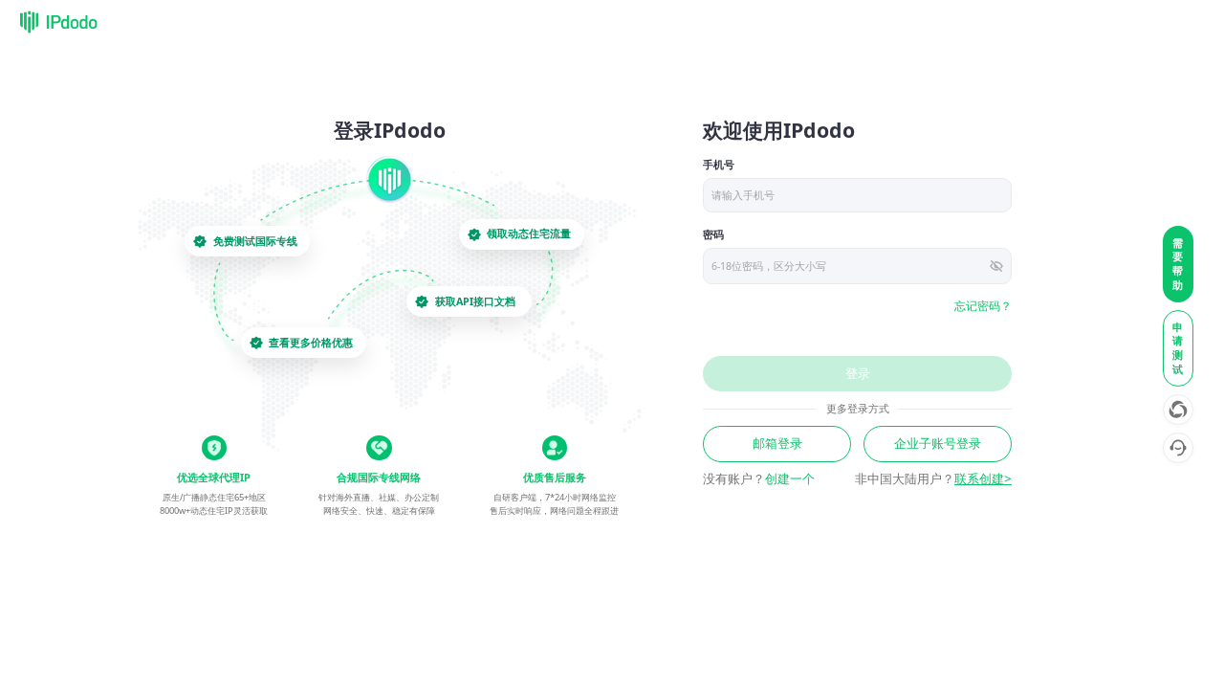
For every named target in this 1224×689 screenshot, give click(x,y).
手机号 (718, 164)
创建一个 (790, 478)
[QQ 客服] (1178, 448)
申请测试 (1178, 348)
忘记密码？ (983, 306)
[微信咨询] (1178, 409)
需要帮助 (1178, 264)
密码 (713, 234)
